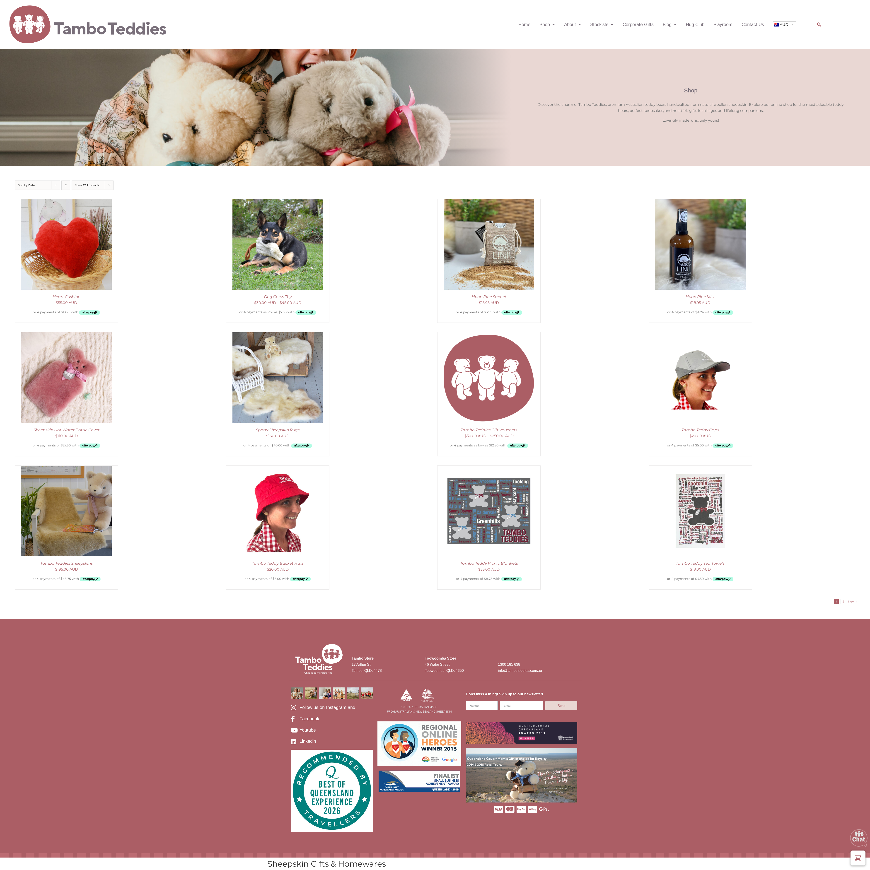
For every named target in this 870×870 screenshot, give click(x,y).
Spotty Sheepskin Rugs (278, 430)
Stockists (599, 24)
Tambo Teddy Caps (700, 430)
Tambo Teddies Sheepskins (66, 563)
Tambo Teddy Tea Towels (700, 563)
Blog (667, 24)
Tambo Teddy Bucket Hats (278, 563)
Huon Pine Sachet (489, 296)
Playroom (722, 24)
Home (524, 24)
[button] (819, 24)
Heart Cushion (66, 296)
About (570, 24)
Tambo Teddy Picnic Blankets (489, 563)
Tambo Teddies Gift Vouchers (489, 430)
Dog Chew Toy (278, 296)
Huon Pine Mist (700, 296)
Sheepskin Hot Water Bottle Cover (66, 430)
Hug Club (695, 24)
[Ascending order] (65, 185)
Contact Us (753, 24)
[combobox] (784, 24)
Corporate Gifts (638, 24)
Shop (544, 24)
